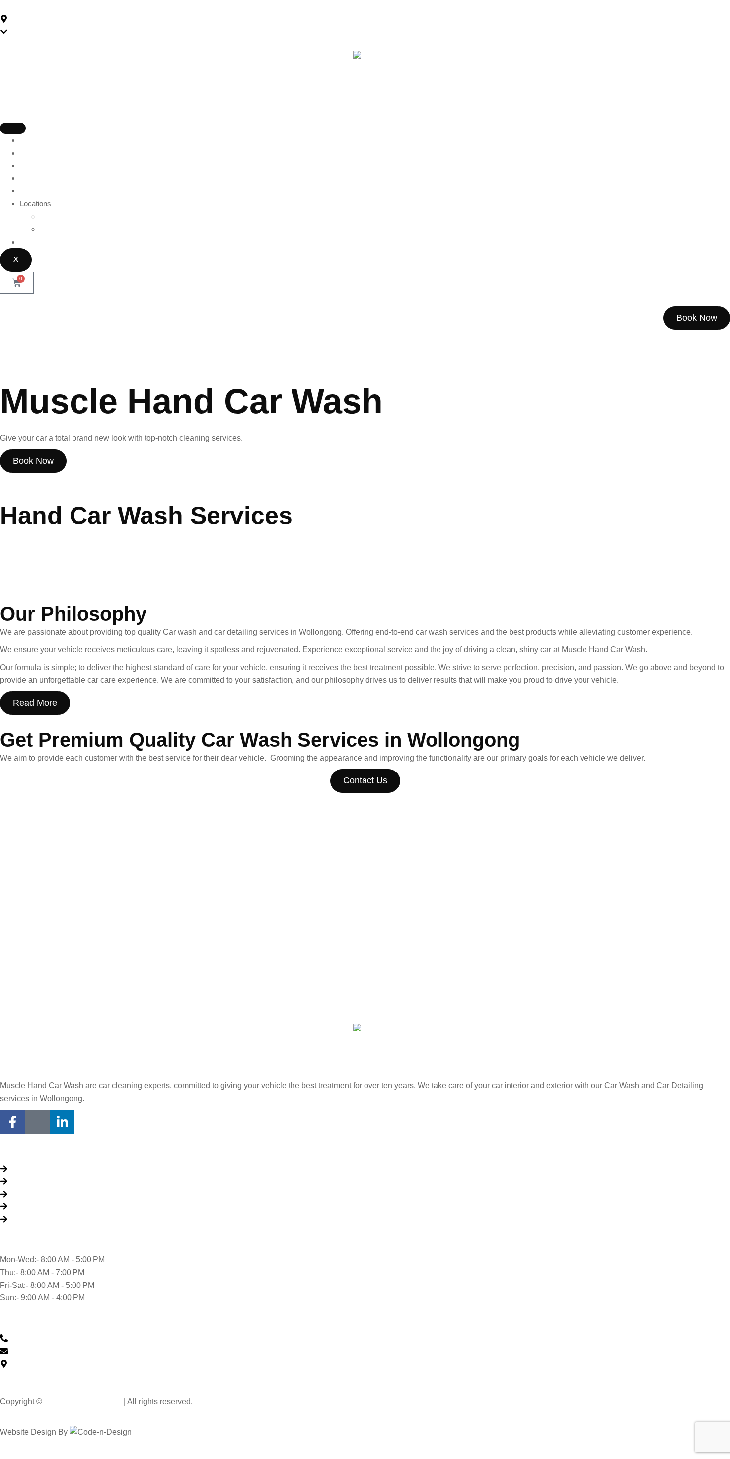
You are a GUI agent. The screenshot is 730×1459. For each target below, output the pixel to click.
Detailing (90, 544)
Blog (27, 190)
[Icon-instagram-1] (37, 1122)
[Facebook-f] (12, 1122)
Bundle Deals (157, 544)
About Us (35, 153)
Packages (36, 165)
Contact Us (38, 242)
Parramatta (58, 229)
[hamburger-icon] (13, 128)
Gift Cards (36, 178)
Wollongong (58, 216)
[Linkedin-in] (62, 1122)
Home (30, 140)
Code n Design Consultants (178, 1432)
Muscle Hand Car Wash (83, 1401)
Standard (29, 544)
